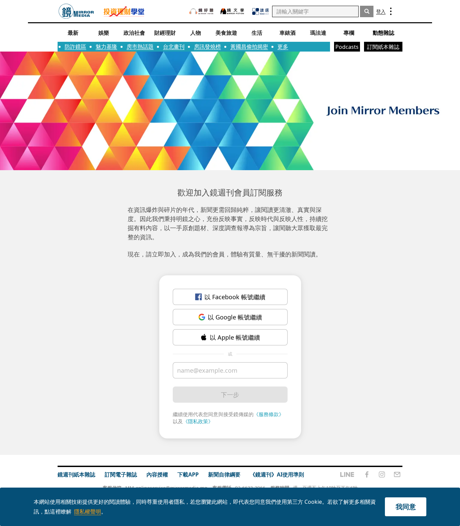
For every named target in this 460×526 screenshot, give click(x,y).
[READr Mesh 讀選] (260, 11)
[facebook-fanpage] (366, 474)
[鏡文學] (233, 11)
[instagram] (382, 474)
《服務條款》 (269, 414)
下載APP (188, 474)
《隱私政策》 (198, 421)
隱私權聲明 (87, 511)
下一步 (230, 395)
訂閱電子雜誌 (121, 474)
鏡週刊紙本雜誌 (76, 474)
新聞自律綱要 (224, 474)
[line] (347, 474)
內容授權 (157, 474)
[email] (397, 474)
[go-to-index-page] (76, 11)
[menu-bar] (390, 11)
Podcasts (347, 47)
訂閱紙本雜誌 (383, 47)
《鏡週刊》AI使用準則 (277, 474)
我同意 (406, 506)
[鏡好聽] (201, 11)
